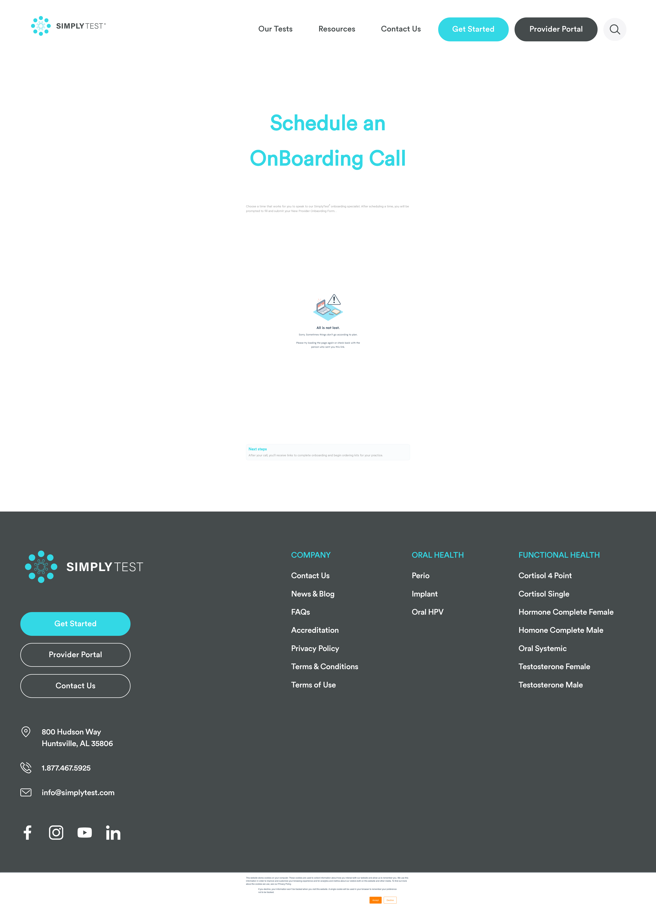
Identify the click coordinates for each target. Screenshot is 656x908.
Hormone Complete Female (566, 612)
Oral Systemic (542, 649)
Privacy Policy (315, 649)
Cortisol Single (543, 594)
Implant (425, 594)
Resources (336, 29)
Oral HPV (428, 612)
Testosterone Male (550, 685)
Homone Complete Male (561, 630)
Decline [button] (390, 900)
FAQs (300, 612)
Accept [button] (375, 900)
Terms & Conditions (324, 667)
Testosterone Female (554, 667)
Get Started (473, 29)
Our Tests (275, 29)
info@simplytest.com (78, 793)
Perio (420, 576)
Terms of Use (313, 685)
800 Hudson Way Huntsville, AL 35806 (77, 738)
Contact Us (401, 29)
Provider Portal (556, 29)
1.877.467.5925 (66, 768)
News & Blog (312, 594)
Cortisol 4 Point (545, 576)
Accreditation (315, 630)
